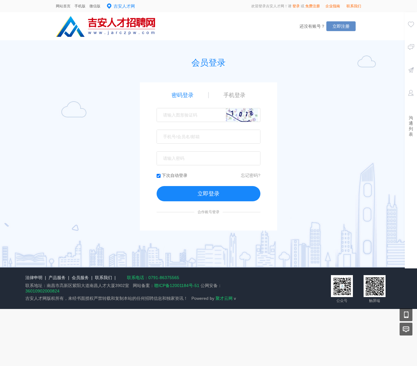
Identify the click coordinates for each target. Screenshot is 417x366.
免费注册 (312, 6)
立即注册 (341, 26)
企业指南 (333, 6)
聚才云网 (224, 298)
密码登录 (183, 95)
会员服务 (80, 277)
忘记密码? (250, 175)
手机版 (79, 6)
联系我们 (353, 6)
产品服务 (57, 277)
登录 (296, 6)
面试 (411, 101)
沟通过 (410, 56)
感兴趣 (410, 33)
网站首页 (63, 6)
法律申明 (33, 277)
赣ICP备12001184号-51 (176, 285)
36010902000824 (42, 291)
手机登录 (234, 95)
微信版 (94, 6)
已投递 (410, 79)
